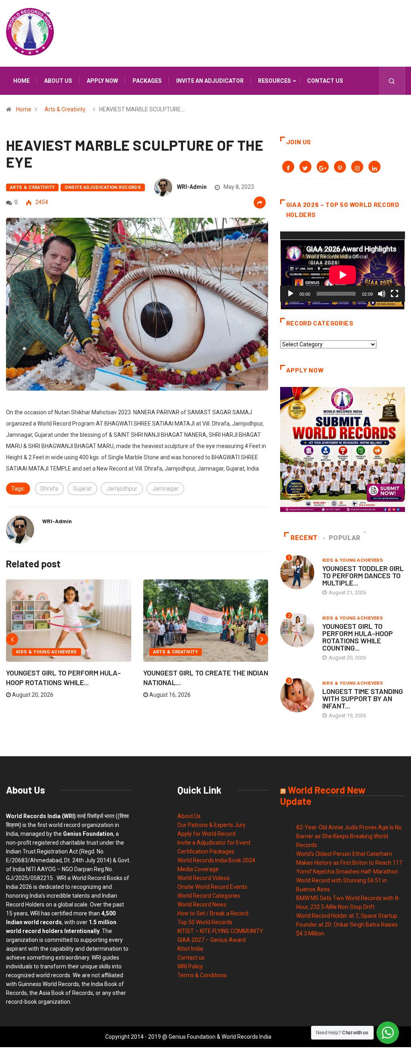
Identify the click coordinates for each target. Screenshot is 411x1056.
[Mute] (382, 294)
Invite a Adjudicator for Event (213, 842)
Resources (274, 81)
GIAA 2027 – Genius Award (211, 940)
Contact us (325, 81)
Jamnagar (165, 488)
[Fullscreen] (395, 294)
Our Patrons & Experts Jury (211, 825)
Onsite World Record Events (212, 887)
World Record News (201, 904)
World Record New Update (323, 795)
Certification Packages (205, 851)
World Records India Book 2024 (216, 860)
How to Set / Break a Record (212, 913)
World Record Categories (208, 895)
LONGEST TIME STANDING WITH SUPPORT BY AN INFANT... (362, 698)
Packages (147, 81)
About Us (189, 816)
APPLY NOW (102, 81)
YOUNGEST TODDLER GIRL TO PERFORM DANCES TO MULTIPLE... (363, 575)
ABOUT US (58, 81)
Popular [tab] (344, 538)
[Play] (291, 294)
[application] (342, 266)
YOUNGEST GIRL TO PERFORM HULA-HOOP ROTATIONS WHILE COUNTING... (357, 637)
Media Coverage (198, 869)
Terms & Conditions (202, 975)
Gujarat (82, 488)
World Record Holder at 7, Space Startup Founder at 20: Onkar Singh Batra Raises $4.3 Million (347, 925)
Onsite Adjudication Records (103, 187)
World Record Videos (203, 878)
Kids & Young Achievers (46, 652)
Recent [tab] (304, 538)
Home (21, 81)
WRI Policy (190, 966)
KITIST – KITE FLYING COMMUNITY (220, 931)
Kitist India (190, 948)
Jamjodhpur (121, 488)
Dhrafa (49, 488)
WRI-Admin (192, 187)
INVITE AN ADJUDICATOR (210, 81)
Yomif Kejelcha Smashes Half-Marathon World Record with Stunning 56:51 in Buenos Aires (347, 880)
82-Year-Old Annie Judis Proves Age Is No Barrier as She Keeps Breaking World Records (349, 836)
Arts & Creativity (65, 109)
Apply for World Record (206, 834)
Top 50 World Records (204, 922)
